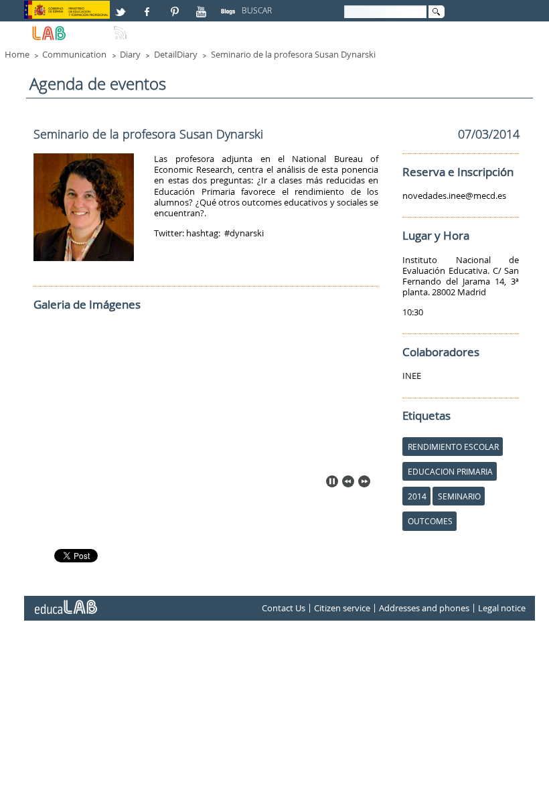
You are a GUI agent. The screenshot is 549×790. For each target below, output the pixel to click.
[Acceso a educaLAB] (65, 602)
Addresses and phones (424, 608)
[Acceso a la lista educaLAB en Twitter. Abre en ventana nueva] (122, 6)
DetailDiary (176, 54)
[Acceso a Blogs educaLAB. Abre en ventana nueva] (230, 6)
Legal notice (502, 608)
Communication (74, 54)
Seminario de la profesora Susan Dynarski (293, 54)
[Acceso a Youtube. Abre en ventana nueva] (203, 6)
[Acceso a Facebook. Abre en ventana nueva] (149, 6)
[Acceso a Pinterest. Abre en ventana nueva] (175, 6)
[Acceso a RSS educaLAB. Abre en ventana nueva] (122, 27)
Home (17, 54)
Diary (130, 54)
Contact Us (283, 608)
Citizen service (342, 608)
